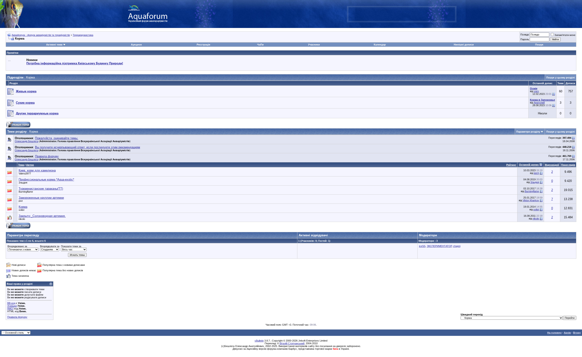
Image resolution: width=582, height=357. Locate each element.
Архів (567, 332)
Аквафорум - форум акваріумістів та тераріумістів (41, 35)
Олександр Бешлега (26, 141)
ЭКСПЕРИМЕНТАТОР (439, 246)
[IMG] (10, 308)
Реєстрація (203, 44)
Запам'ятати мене (564, 35)
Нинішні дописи (464, 44)
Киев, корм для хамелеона (37, 170)
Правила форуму (17, 317)
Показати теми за (71, 246)
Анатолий (539, 102)
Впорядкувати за (49, 246)
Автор (30, 164)
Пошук (539, 44)
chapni (456, 246)
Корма (23, 207)
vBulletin (259, 340)
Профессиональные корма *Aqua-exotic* (46, 179)
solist (21, 210)
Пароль (524, 39)
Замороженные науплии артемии (41, 197)
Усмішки (12, 305)
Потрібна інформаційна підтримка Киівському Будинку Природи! (74, 63)
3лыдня (23, 182)
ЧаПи (260, 44)
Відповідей (552, 164)
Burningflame (26, 191)
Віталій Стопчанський (292, 343)
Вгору (577, 332)
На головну (554, 332)
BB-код (11, 303)
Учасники (314, 44)
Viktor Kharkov (531, 200)
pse (21, 200)
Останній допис (529, 164)
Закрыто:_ (42, 216)
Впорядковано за (17, 246)
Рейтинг (511, 164)
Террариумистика (83, 35)
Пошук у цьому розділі (560, 77)
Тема (21, 164)
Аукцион (136, 44)
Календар (380, 44)
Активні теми (54, 44)
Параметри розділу (528, 131)
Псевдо (524, 34)
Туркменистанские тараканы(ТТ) (41, 188)
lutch (536, 173)
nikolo (22, 219)
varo (536, 91)
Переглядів (568, 164)
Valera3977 (25, 173)
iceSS (422, 246)
